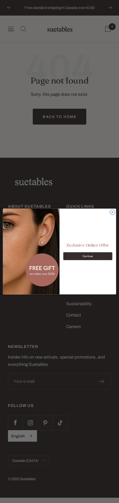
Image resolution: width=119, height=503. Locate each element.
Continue (88, 256)
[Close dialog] (112, 212)
